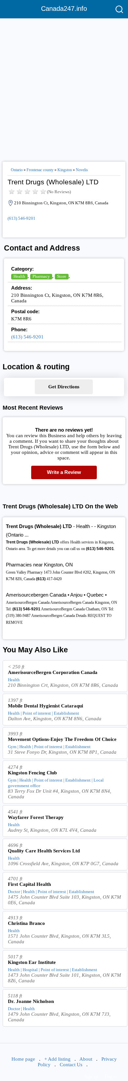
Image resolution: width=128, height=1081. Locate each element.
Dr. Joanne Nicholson (31, 1001)
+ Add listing (57, 1059)
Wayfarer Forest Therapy (36, 817)
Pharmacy (41, 276)
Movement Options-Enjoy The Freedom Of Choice (62, 739)
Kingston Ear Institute (32, 962)
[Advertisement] (64, 87)
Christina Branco (26, 923)
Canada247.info (64, 8)
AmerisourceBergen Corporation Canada (52, 672)
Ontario (17, 170)
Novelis (82, 170)
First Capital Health (29, 884)
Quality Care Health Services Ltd (44, 850)
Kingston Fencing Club (32, 772)
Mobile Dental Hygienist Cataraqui (45, 705)
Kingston (64, 170)
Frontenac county (40, 170)
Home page (23, 1059)
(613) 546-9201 (21, 218)
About (85, 1059)
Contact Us (71, 1064)
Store (61, 276)
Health (19, 276)
